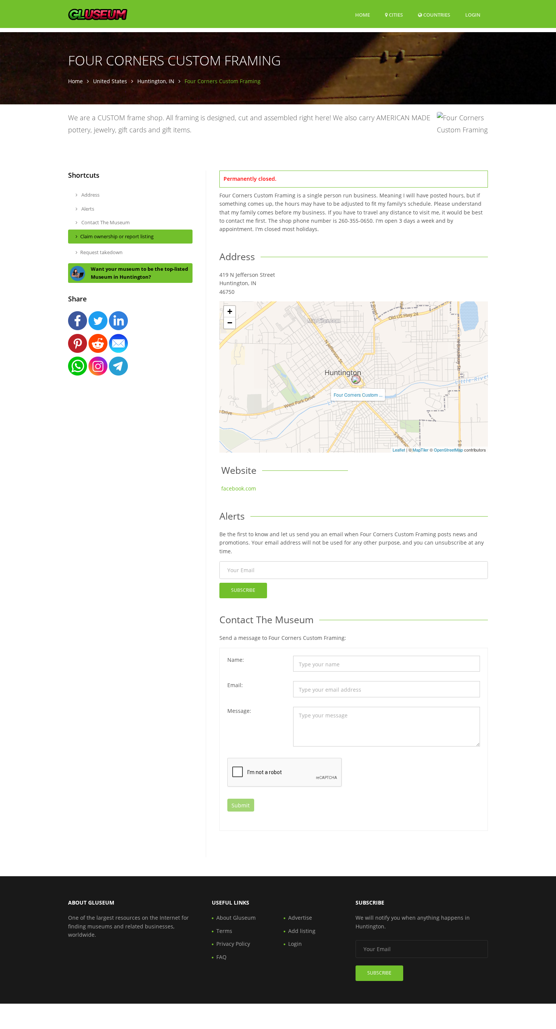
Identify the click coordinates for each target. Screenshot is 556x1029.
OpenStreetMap (448, 450)
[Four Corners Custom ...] (355, 379)
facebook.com (238, 488)
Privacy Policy (233, 943)
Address (89, 194)
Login (472, 14)
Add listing (301, 930)
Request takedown (101, 252)
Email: (235, 685)
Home (362, 14)
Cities (395, 14)
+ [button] (229, 311)
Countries (436, 14)
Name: (235, 659)
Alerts (87, 208)
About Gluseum (236, 917)
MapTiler (421, 450)
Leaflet (399, 450)
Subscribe (243, 590)
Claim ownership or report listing (117, 236)
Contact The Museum (105, 222)
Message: (239, 710)
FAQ (221, 957)
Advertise (300, 917)
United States (110, 81)
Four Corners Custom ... (358, 394)
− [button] (229, 322)
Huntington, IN (155, 81)
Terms (224, 930)
